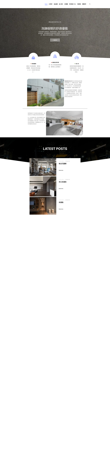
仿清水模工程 (67, 161)
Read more (61, 170)
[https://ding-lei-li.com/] (21, 4)
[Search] (90, 4)
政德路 (61, 202)
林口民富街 (62, 182)
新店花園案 (62, 164)
